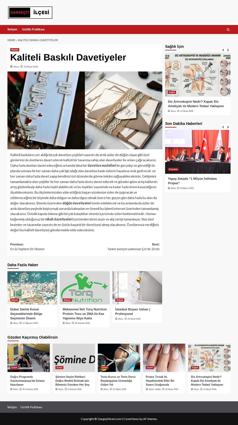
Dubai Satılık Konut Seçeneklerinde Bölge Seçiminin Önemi (26, 314)
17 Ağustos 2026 (30, 323)
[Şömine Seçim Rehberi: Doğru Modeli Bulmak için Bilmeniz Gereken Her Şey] (74, 358)
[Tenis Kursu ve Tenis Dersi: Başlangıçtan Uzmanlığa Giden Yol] (119, 358)
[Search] (228, 30)
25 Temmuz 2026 (30, 389)
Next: (133, 247)
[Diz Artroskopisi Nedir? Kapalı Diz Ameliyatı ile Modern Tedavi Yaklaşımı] (198, 75)
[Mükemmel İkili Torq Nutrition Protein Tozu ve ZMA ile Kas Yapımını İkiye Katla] (85, 287)
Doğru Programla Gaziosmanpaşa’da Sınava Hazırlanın (27, 380)
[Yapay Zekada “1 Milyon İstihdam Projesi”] (198, 152)
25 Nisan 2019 (31, 66)
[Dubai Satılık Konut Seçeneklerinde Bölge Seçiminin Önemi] (32, 287)
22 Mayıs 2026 (119, 389)
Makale (14, 50)
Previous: (27, 247)
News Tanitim (155, 389)
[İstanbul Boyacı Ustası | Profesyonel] (137, 287)
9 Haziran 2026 (74, 389)
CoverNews (131, 419)
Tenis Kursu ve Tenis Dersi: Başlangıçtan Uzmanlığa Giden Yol (118, 380)
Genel (14, 367)
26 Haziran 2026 (82, 323)
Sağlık (172, 92)
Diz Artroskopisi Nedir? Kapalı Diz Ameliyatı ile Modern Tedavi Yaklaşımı (207, 380)
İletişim (12, 29)
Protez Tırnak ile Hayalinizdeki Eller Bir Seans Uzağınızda (160, 380)
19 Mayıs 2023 (187, 188)
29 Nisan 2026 (134, 319)
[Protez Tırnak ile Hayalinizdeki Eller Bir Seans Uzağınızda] (164, 358)
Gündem (173, 169)
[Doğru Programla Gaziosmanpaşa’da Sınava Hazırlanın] (28, 358)
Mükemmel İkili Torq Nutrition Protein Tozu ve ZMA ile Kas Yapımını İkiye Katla (85, 314)
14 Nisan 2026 (186, 111)
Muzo (16, 66)
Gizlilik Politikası (33, 29)
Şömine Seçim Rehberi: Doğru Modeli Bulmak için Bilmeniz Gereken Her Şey (72, 380)
